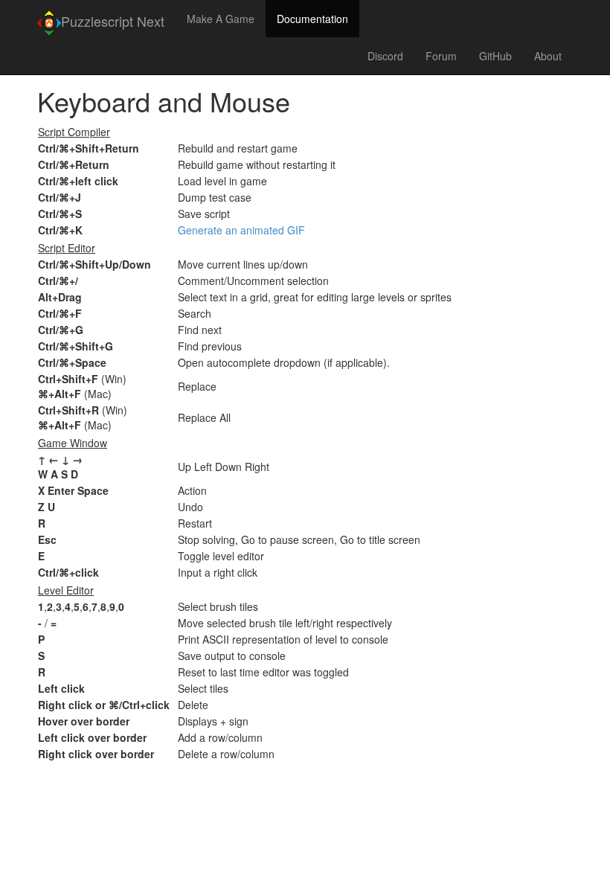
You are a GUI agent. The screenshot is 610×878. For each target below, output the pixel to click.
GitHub (495, 55)
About (548, 55)
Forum (441, 55)
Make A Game (220, 18)
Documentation (312, 18)
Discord (385, 55)
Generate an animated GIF (241, 229)
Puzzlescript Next (112, 21)
